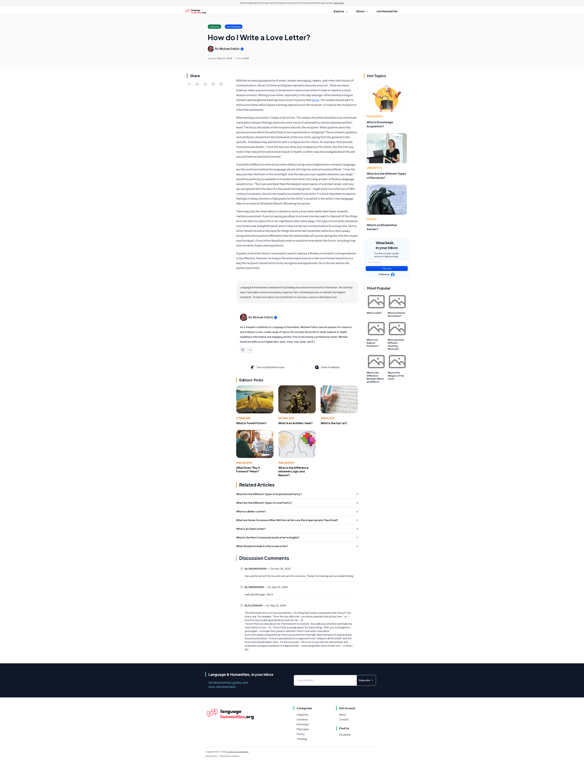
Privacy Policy (211, 756)
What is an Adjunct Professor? (373, 342)
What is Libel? (374, 312)
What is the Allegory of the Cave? (396, 375)
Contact (344, 719)
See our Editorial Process (270, 367)
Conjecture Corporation (237, 752)
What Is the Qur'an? (334, 423)
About (342, 714)
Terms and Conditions (229, 756)
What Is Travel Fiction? (251, 423)
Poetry (372, 219)
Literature (243, 418)
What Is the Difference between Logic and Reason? (293, 471)
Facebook (345, 734)
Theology (327, 418)
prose (315, 100)
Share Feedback (330, 367)
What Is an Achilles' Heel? (295, 423)
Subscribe (386, 268)
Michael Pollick (229, 48)
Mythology (286, 418)
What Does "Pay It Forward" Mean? (248, 469)
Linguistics (374, 167)
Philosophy (244, 462)
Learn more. (339, 3)
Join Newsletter (387, 11)
